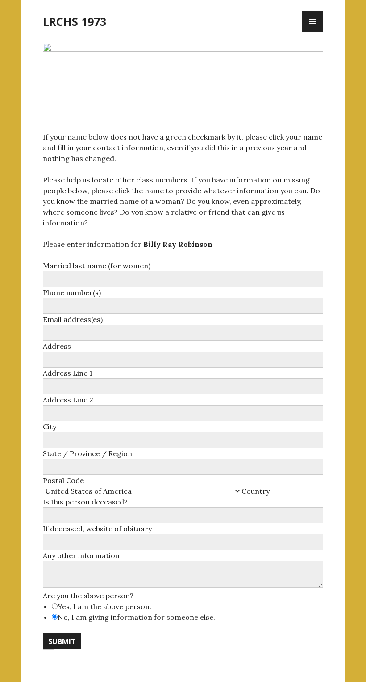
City (49, 426)
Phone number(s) (72, 292)
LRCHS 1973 (74, 21)
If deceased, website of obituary (97, 528)
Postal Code (63, 480)
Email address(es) (73, 319)
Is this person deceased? (85, 501)
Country (255, 491)
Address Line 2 (68, 399)
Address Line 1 (67, 373)
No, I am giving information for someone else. (136, 617)
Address (57, 346)
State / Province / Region (87, 453)
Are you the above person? (88, 595)
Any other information (81, 555)
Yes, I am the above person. (104, 606)
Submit (62, 641)
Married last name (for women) (96, 265)
